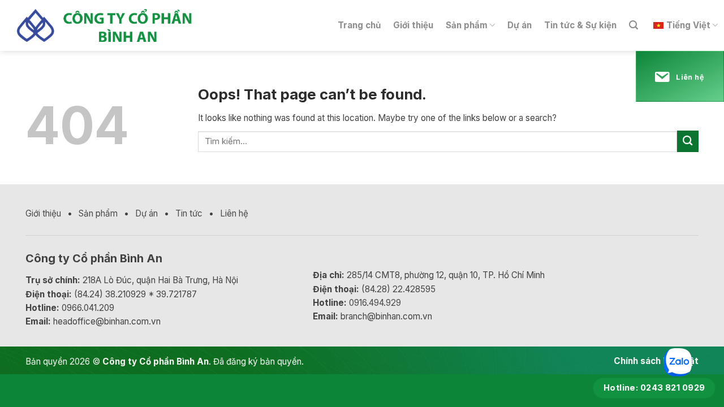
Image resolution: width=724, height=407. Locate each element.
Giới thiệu (413, 25)
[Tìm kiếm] (633, 25)
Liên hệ (234, 213)
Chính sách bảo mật (656, 361)
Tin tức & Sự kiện (580, 25)
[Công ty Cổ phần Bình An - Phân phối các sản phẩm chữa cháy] (115, 25)
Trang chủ (359, 25)
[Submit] (688, 141)
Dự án (519, 25)
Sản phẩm (467, 25)
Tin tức (188, 213)
